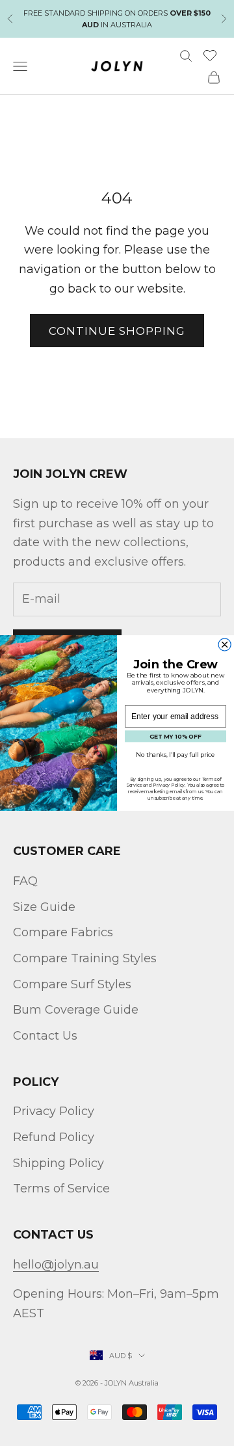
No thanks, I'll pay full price (175, 754)
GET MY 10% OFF (176, 736)
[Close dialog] (224, 644)
